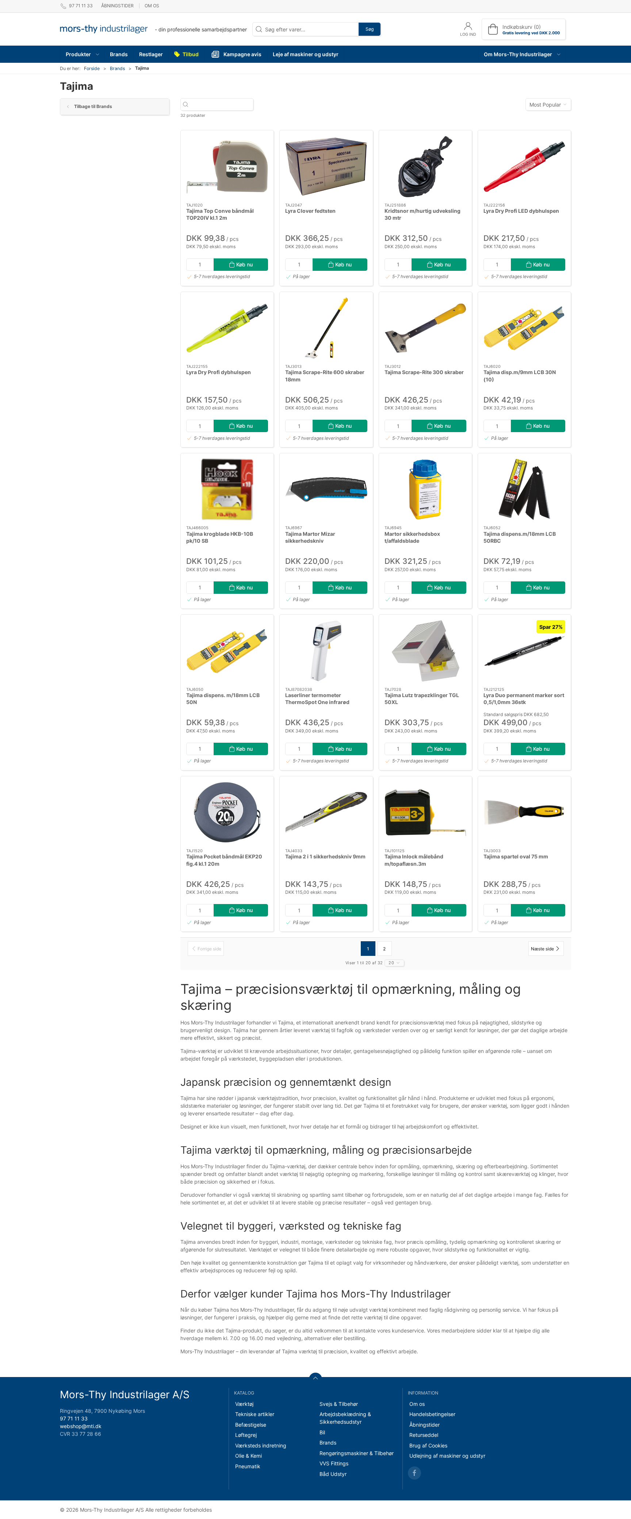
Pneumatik (247, 1466)
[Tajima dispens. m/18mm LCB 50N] (227, 650)
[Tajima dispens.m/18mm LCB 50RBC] (524, 489)
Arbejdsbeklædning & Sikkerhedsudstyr (345, 1418)
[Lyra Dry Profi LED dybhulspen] (524, 166)
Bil (322, 1432)
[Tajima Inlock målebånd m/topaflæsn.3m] (425, 812)
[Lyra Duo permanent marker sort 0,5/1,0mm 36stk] (524, 650)
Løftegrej (246, 1435)
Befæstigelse (250, 1425)
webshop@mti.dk (81, 1426)
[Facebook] (414, 1473)
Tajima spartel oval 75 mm (515, 856)
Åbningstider (117, 5)
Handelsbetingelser (432, 1414)
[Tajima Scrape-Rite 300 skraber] (425, 328)
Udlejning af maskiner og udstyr (447, 1456)
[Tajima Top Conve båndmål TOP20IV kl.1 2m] (227, 166)
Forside (92, 68)
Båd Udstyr (333, 1474)
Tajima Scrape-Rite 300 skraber (424, 372)
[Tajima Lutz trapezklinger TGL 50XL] (425, 650)
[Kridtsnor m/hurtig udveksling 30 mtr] (425, 166)
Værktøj (244, 1404)
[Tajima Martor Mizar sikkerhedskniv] (326, 489)
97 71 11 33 (74, 1418)
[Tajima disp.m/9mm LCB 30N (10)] (524, 328)
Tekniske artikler (254, 1414)
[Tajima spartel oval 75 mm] (524, 812)
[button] (82, 54)
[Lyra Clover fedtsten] (326, 166)
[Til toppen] (315, 1379)
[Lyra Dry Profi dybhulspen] (227, 328)
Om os (152, 5)
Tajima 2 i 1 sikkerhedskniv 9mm (325, 856)
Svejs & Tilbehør (339, 1404)
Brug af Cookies (428, 1445)
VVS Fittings (334, 1463)
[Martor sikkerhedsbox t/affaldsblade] (425, 489)
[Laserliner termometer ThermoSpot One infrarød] (326, 650)
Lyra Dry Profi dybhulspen (218, 372)
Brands (117, 68)
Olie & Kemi (248, 1456)
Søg (370, 29)
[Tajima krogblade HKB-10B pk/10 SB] (227, 489)
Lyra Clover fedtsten (310, 211)
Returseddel (423, 1435)
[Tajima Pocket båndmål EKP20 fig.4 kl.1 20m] (227, 812)
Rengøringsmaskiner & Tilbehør (357, 1453)
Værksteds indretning (260, 1445)
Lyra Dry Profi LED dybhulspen (521, 211)
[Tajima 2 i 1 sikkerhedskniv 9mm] (326, 812)
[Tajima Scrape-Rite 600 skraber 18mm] (326, 328)
